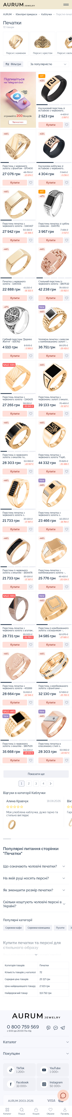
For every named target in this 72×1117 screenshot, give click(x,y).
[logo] (19, 4)
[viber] (48, 1028)
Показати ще (36, 774)
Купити (50, 124)
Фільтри (16, 64)
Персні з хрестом (42, 53)
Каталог (7, 1114)
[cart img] (54, 88)
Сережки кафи (13, 927)
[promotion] (18, 126)
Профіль (65, 1114)
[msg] (63, 1095)
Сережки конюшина (39, 927)
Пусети (60, 927)
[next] (51, 783)
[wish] (67, 125)
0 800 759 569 (23, 1027)
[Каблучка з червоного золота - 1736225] (11, 824)
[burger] (66, 4)
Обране (50, 1114)
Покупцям (11, 1054)
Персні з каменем (16, 53)
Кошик (36, 1114)
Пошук (21, 1114)
